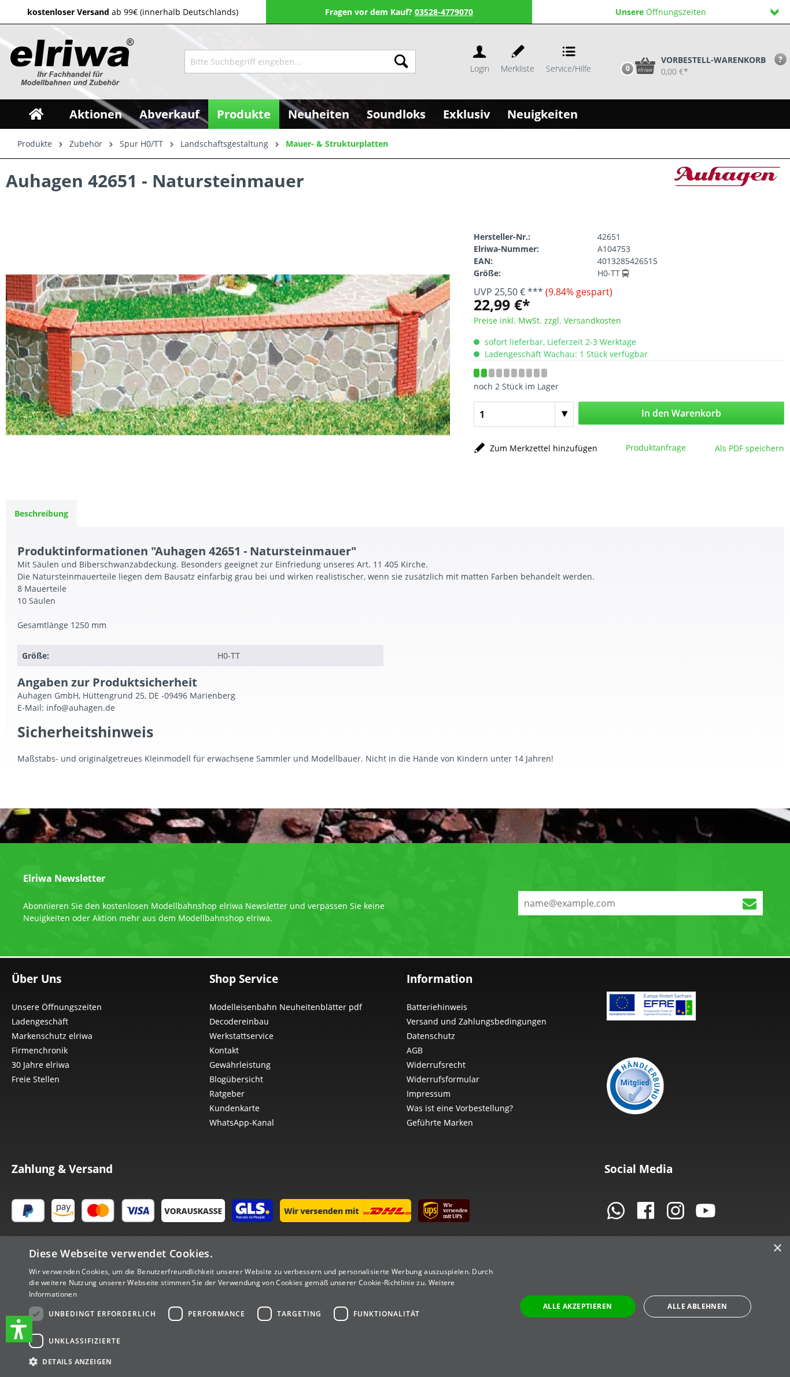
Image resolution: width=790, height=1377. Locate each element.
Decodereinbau (239, 1021)
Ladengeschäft (40, 1021)
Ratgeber (227, 1093)
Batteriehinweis (437, 1006)
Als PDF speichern (749, 448)
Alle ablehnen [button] (697, 1306)
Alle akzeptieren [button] (577, 1306)
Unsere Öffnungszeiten (57, 1006)
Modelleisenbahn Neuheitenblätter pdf (285, 1006)
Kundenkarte (234, 1108)
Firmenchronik (40, 1050)
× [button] (777, 1248)
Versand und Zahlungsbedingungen (477, 1021)
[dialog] (395, 1306)
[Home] (36, 114)
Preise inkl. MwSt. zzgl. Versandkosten (547, 320)
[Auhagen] (726, 183)
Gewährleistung (240, 1064)
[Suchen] (401, 61)
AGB (415, 1050)
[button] (19, 1329)
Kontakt (224, 1050)
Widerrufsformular (443, 1079)
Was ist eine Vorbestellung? (460, 1108)
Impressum (429, 1093)
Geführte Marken (440, 1122)
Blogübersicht (236, 1079)
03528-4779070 (444, 11)
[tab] (41, 513)
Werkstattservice (241, 1035)
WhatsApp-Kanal (241, 1122)
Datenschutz (431, 1035)
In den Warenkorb (681, 413)
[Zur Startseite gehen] (70, 62)
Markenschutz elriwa (52, 1035)
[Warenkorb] (615, 46)
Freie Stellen (36, 1079)
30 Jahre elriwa (40, 1064)
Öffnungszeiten (660, 11)
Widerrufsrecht (436, 1064)
